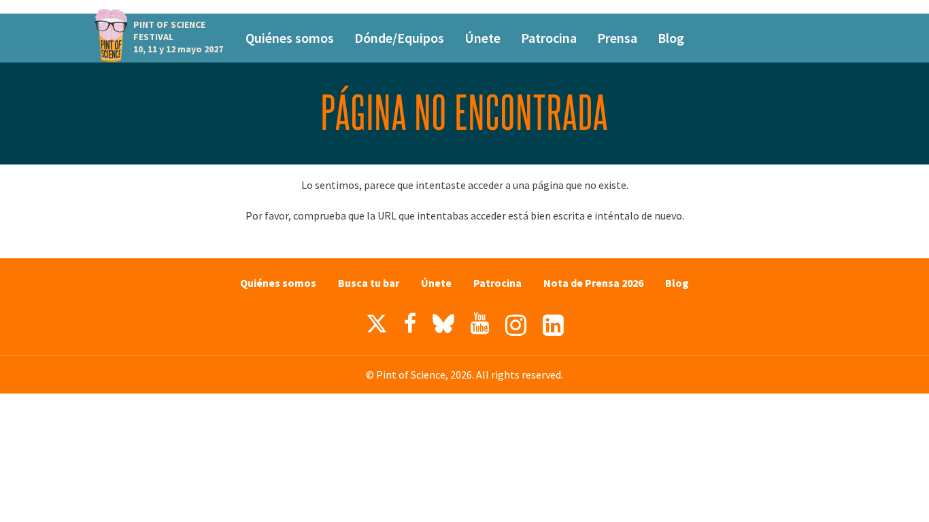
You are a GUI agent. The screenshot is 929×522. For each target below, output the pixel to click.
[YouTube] (480, 323)
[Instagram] (515, 325)
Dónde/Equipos (399, 37)
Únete (482, 37)
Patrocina (549, 37)
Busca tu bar (368, 283)
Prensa (617, 37)
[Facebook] (410, 323)
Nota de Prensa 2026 (593, 283)
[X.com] (377, 327)
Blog (671, 37)
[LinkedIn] (553, 325)
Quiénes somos (290, 37)
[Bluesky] (443, 327)
